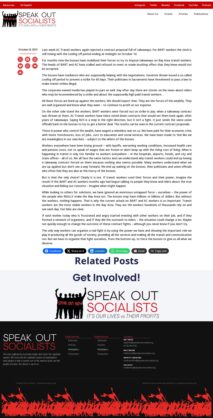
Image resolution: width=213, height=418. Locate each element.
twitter (153, 5)
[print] (20, 72)
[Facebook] (27, 59)
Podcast (206, 5)
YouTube (193, 5)
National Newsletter (73, 349)
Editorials (72, 340)
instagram (140, 5)
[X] (20, 59)
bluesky (166, 5)
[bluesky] (20, 65)
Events (168, 13)
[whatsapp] (27, 65)
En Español (26, 5)
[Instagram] (35, 59)
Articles (183, 13)
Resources (8, 5)
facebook (179, 5)
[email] (35, 65)
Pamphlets (73, 354)
